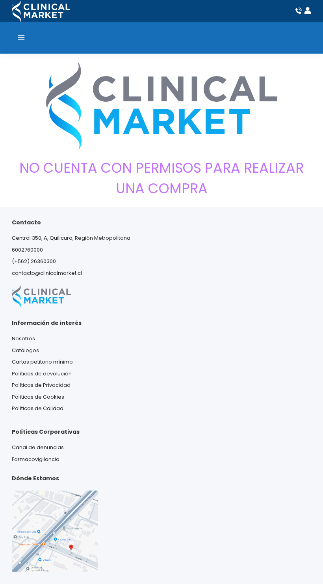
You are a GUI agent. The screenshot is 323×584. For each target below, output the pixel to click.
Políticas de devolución (42, 373)
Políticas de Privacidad (41, 385)
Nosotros (23, 338)
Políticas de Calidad (37, 408)
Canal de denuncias (38, 447)
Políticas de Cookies (38, 397)
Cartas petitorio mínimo (42, 362)
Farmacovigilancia (35, 459)
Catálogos (25, 350)
